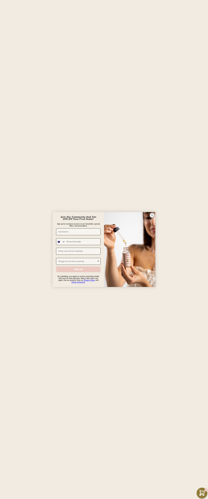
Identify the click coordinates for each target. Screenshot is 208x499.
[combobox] (60, 241)
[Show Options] (98, 261)
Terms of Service (78, 282)
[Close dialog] (152, 215)
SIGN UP (78, 269)
